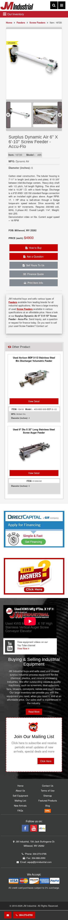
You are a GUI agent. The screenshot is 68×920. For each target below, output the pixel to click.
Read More (33, 711)
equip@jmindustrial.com (39, 862)
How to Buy (34, 247)
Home (9, 22)
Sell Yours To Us (34, 265)
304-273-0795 (25, 915)
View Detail (34, 401)
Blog (47, 805)
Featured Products (47, 800)
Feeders (21, 22)
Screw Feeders (37, 22)
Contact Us (47, 785)
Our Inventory (15, 14)
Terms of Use (47, 790)
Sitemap (47, 795)
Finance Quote (35, 274)
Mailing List (20, 800)
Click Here (45, 761)
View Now (22, 648)
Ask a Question (34, 256)
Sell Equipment (20, 795)
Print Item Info (34, 282)
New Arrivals (20, 805)
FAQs (20, 810)
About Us (20, 790)
